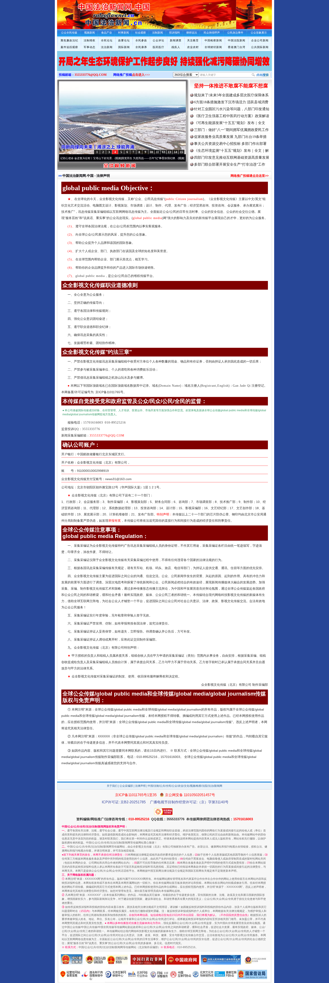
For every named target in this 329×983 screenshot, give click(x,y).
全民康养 (141, 47)
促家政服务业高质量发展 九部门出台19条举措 (230, 137)
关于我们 (112, 785)
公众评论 (158, 40)
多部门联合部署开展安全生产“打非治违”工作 (229, 164)
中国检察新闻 (213, 40)
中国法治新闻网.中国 (78, 175)
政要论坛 (124, 40)
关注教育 (193, 40)
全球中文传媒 (94, 13)
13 (169, 152)
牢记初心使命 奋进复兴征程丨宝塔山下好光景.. (69, 158)
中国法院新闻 (236, 40)
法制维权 (89, 40)
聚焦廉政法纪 (69, 40)
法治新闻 (107, 47)
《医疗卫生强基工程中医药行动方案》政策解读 (231, 116)
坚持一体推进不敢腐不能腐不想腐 (231, 86)
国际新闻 (124, 47)
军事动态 (89, 47)
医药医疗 (158, 47)
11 (157, 152)
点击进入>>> (141, 74)
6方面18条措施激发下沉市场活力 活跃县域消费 (231, 102)
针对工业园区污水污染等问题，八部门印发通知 (231, 109)
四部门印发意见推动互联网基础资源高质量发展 (231, 157)
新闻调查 (176, 40)
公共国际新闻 (260, 47)
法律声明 (140, 785)
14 (175, 152)
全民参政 (141, 40)
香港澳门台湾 (236, 47)
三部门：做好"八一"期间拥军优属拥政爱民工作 (231, 130)
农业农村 (193, 47)
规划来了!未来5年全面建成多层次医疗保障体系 (231, 95)
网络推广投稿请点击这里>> (250, 175)
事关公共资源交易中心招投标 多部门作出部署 (230, 144)
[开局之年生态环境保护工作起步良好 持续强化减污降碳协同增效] (164, 65)
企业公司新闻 (260, 40)
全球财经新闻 (213, 47)
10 (151, 152)
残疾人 (175, 47)
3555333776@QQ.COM (91, 74)
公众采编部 (126, 785)
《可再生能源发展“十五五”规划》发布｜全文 (229, 123)
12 (163, 152)
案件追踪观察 (69, 47)
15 (181, 152)
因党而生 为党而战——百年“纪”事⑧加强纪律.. (132, 158)
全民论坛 (107, 40)
